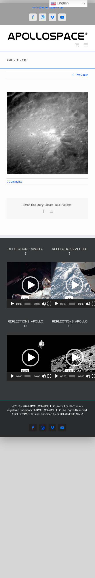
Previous (82, 75)
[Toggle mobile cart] (77, 44)
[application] (30, 285)
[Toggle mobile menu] (86, 44)
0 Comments (14, 181)
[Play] (12, 303)
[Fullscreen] (49, 303)
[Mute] (44, 303)
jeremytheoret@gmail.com (47, 7)
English (62, 3)
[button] (30, 285)
